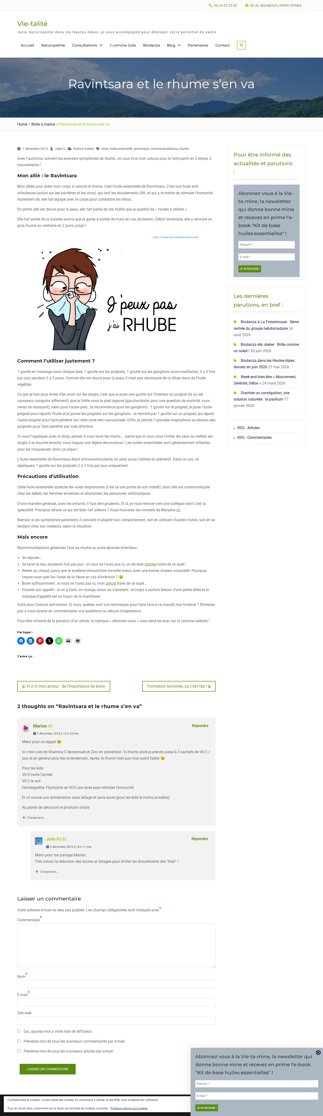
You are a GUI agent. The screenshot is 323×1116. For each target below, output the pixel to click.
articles (150, 564)
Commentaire (28, 920)
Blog (171, 45)
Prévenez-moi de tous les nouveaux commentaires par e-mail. (75, 1041)
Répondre (200, 725)
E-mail (22, 995)
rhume (184, 149)
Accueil (27, 45)
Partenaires (198, 45)
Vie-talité (32, 24)
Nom (21, 976)
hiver (104, 149)
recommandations (164, 149)
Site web (24, 1013)
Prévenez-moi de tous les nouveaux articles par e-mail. (69, 1051)
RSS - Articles (248, 428)
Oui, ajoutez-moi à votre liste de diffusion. (58, 1031)
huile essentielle (121, 149)
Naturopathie (53, 45)
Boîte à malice (84, 149)
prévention (141, 149)
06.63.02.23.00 (225, 5)
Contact (222, 45)
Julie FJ (60, 149)
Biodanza (151, 45)
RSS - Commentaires (254, 437)
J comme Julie (123, 45)
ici (178, 510)
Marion (40, 725)
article (111, 583)
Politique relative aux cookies (129, 1108)
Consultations (84, 45)
